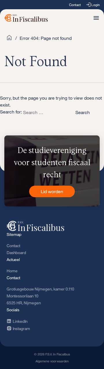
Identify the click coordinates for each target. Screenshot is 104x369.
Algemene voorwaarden (52, 361)
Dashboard (16, 252)
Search (82, 112)
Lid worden (52, 191)
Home (12, 270)
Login (95, 4)
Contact (75, 4)
